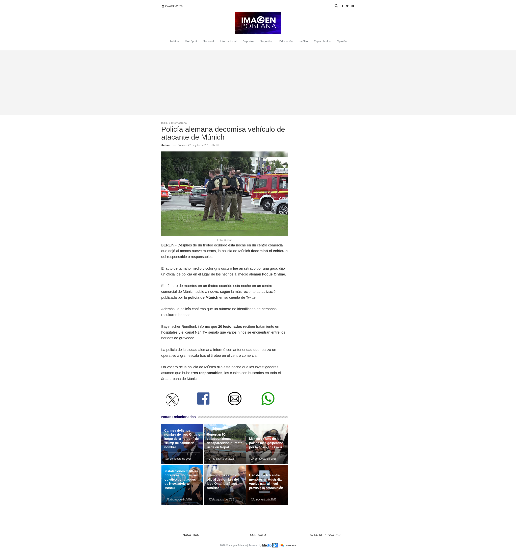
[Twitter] (347, 6)
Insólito (303, 41)
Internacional (228, 41)
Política (174, 41)
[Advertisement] (258, 82)
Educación (286, 41)
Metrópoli (191, 41)
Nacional (208, 41)
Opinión (342, 41)
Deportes (248, 41)
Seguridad (266, 41)
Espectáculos (322, 41)
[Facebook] (342, 6)
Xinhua (165, 145)
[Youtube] (353, 6)
